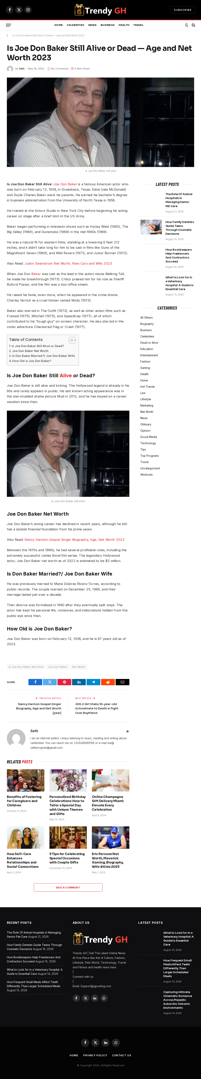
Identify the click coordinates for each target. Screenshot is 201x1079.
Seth (22, 68)
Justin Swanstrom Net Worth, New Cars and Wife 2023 (68, 263)
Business (108, 25)
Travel (138, 25)
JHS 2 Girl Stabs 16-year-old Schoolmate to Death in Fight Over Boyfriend (96, 708)
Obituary (145, 424)
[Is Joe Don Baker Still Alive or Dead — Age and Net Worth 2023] (100, 122)
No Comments (60, 68)
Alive (66, 375)
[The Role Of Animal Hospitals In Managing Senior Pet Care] (151, 199)
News (92, 25)
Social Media (148, 437)
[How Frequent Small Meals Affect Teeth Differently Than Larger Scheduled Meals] (149, 965)
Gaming (145, 367)
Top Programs (149, 455)
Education (146, 349)
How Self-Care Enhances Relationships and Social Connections (23, 860)
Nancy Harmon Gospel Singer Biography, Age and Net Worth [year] (38, 708)
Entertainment (149, 355)
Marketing (146, 405)
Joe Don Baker (65, 184)
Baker (36, 274)
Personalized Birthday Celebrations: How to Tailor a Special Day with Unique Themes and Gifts (67, 805)
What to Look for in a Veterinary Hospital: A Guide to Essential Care (179, 283)
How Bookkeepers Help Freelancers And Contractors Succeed (178, 255)
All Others (146, 317)
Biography (147, 323)
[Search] (193, 25)
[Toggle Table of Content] (70, 340)
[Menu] (8, 25)
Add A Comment (68, 887)
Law (142, 393)
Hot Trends (147, 386)
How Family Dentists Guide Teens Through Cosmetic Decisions (179, 228)
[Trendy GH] (100, 10)
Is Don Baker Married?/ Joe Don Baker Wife (43, 356)
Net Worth (78, 666)
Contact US (121, 1055)
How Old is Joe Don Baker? (31, 361)
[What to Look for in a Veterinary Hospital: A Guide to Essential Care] (151, 282)
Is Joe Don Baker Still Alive (26, 666)
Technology (148, 443)
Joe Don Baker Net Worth (30, 351)
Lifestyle (145, 399)
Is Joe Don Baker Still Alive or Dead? (38, 346)
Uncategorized (150, 468)
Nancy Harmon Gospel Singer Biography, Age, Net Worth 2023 (74, 540)
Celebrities (75, 25)
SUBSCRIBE (183, 9)
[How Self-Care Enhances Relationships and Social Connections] (25, 837)
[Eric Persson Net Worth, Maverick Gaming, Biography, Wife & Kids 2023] (110, 837)
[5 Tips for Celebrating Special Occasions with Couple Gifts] (68, 837)
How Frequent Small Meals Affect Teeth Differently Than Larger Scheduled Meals (177, 968)
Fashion (145, 361)
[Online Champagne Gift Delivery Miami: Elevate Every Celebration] (110, 780)
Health (124, 25)
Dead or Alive (149, 342)
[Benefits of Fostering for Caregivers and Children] (25, 780)
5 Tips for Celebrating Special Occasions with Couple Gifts (67, 858)
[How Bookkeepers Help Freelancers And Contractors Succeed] (151, 254)
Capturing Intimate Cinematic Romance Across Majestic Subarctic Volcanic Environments (177, 1000)
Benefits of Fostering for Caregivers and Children (24, 801)
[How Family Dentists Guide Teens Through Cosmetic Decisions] (151, 227)
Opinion (145, 430)
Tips (143, 449)
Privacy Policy (95, 1055)
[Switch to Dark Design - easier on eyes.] (186, 25)
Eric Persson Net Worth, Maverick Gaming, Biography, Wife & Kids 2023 (107, 860)
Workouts (146, 474)
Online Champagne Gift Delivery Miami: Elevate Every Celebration (108, 803)
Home (58, 25)
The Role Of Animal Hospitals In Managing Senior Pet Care (178, 200)
